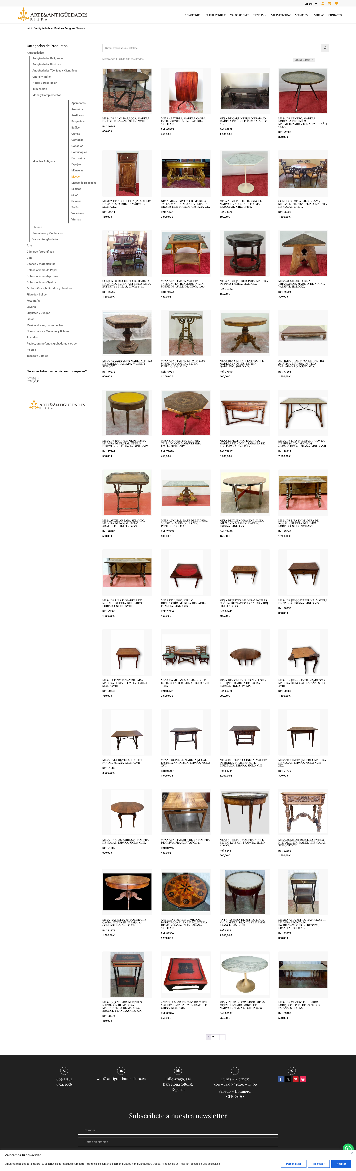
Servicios (301, 15)
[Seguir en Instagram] (303, 1079)
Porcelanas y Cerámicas (47, 233)
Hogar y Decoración (44, 83)
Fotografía (33, 300)
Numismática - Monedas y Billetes (48, 331)
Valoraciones (239, 15)
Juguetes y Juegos (38, 313)
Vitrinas (76, 219)
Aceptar (341, 1163)
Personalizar (293, 1163)
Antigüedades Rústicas (46, 64)
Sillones (76, 201)
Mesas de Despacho (84, 182)
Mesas (75, 176)
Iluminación (39, 89)
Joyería (31, 306)
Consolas (77, 146)
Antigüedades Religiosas (47, 58)
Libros (30, 319)
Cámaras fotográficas (40, 251)
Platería (37, 227)
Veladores (77, 213)
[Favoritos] (336, 3)
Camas (75, 133)
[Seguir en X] (288, 1079)
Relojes (31, 349)
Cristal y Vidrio (41, 76)
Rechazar (318, 1163)
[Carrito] (329, 3)
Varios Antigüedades (45, 239)
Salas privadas (281, 15)
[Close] (352, 1153)
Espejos (76, 164)
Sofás (75, 207)
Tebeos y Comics (37, 356)
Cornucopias (79, 152)
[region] (178, 1160)
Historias (318, 15)
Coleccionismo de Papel (42, 270)
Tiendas (258, 15)
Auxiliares (77, 115)
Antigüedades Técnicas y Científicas (55, 70)
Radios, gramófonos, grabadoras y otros (52, 343)
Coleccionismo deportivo (42, 276)
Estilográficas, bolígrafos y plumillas (49, 288)
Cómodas (77, 140)
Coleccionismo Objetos (41, 282)
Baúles (75, 127)
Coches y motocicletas (41, 264)
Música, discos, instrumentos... (46, 325)
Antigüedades (43, 28)
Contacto (335, 15)
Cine (29, 257)
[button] (348, 1149)
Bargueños (78, 121)
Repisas (76, 189)
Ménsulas (77, 170)
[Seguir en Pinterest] (296, 1079)
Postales (32, 337)
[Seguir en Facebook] (281, 1079)
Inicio (30, 28)
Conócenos (192, 15)
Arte (29, 245)
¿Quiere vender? (215, 15)
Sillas (74, 195)
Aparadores (78, 103)
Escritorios (78, 158)
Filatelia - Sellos (37, 294)
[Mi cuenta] (323, 3)
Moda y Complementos (46, 95)
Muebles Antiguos (64, 28)
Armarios (77, 109)
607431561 (33, 378)
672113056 (33, 381)
